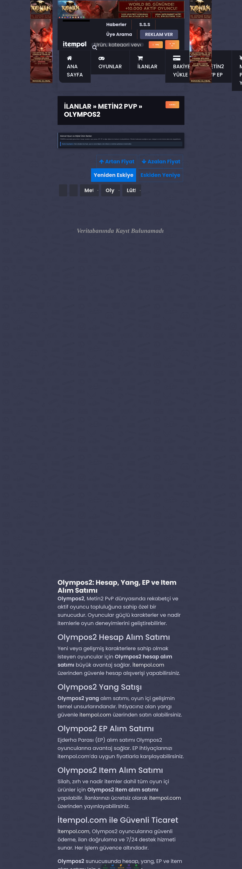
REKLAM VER (159, 34)
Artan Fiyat (119, 161)
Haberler (116, 24)
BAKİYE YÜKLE (181, 70)
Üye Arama (119, 34)
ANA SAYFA (75, 70)
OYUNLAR (110, 66)
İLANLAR (147, 66)
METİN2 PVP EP (215, 70)
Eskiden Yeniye (160, 175)
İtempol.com (148, 664)
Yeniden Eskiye (113, 175)
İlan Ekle (172, 105)
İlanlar (77, 106)
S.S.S (144, 24)
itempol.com (95, 714)
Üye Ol (173, 45)
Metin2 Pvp (117, 106)
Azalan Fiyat (163, 161)
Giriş (157, 45)
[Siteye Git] (41, 41)
